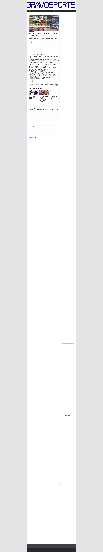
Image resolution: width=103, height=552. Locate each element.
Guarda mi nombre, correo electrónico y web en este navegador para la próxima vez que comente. (44, 134)
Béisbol (43, 10)
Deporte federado (32, 31)
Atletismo (32, 10)
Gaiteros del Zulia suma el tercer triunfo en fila (36, 85)
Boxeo (48, 10)
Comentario (31, 111)
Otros (62, 10)
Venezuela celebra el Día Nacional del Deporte (33, 97)
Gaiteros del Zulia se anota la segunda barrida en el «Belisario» (52, 85)
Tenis (59, 10)
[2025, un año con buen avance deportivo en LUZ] (54, 90)
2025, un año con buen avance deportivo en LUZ (54, 97)
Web (29, 130)
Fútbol (55, 10)
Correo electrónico (32, 126)
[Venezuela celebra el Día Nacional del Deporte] (33, 90)
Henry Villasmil (43, 545)
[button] (34, 10)
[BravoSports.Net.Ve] (51, 2)
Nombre (30, 122)
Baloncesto (38, 10)
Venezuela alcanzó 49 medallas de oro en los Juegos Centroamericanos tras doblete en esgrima (44, 99)
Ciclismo (51, 10)
